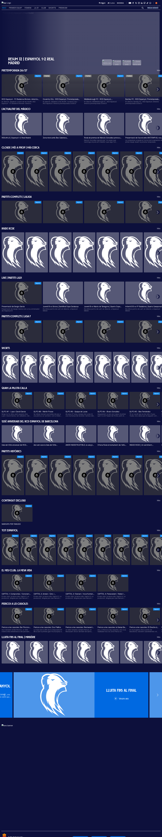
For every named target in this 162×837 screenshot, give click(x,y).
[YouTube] (130, 3)
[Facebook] (133, 3)
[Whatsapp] (150, 3)
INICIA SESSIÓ (152, 8)
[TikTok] (147, 3)
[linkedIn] (142, 3)
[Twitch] (144, 3)
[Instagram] (139, 3)
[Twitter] (136, 3)
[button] (157, 89)
